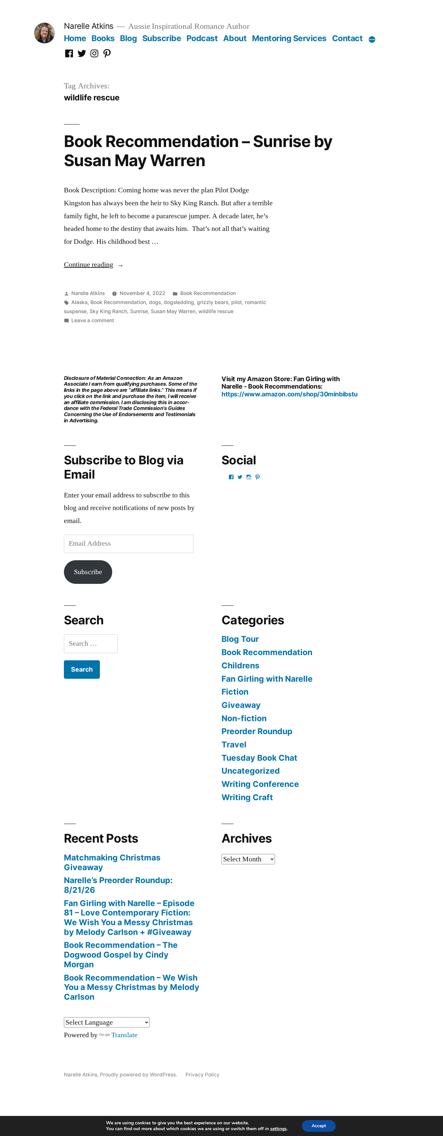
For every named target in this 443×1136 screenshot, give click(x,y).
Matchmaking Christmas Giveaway (112, 862)
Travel (234, 744)
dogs (155, 302)
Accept (319, 1126)
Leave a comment (92, 320)
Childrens (240, 665)
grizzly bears (212, 302)
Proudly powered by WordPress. (139, 1075)
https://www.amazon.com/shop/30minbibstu (290, 394)
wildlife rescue (215, 311)
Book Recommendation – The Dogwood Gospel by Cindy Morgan (121, 954)
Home (75, 38)
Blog (128, 38)
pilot (236, 302)
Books (103, 38)
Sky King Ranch (108, 311)
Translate (124, 1034)
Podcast (202, 38)
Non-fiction (244, 718)
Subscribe (161, 38)
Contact (347, 38)
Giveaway (241, 705)
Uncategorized (251, 771)
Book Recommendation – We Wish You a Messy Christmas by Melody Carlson (131, 987)
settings (278, 1129)
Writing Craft (247, 797)
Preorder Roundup (257, 731)
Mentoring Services (289, 38)
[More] (372, 39)
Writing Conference (260, 784)
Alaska (79, 302)
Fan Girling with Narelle (267, 679)
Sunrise (139, 311)
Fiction (235, 692)
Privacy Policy (203, 1075)
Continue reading (94, 264)
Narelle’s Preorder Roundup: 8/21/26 (118, 885)
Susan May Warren (173, 311)
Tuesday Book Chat (259, 758)
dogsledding (179, 302)
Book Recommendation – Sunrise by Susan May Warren (198, 150)
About (235, 38)
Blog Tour (240, 639)
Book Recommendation (208, 293)
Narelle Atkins (89, 26)
